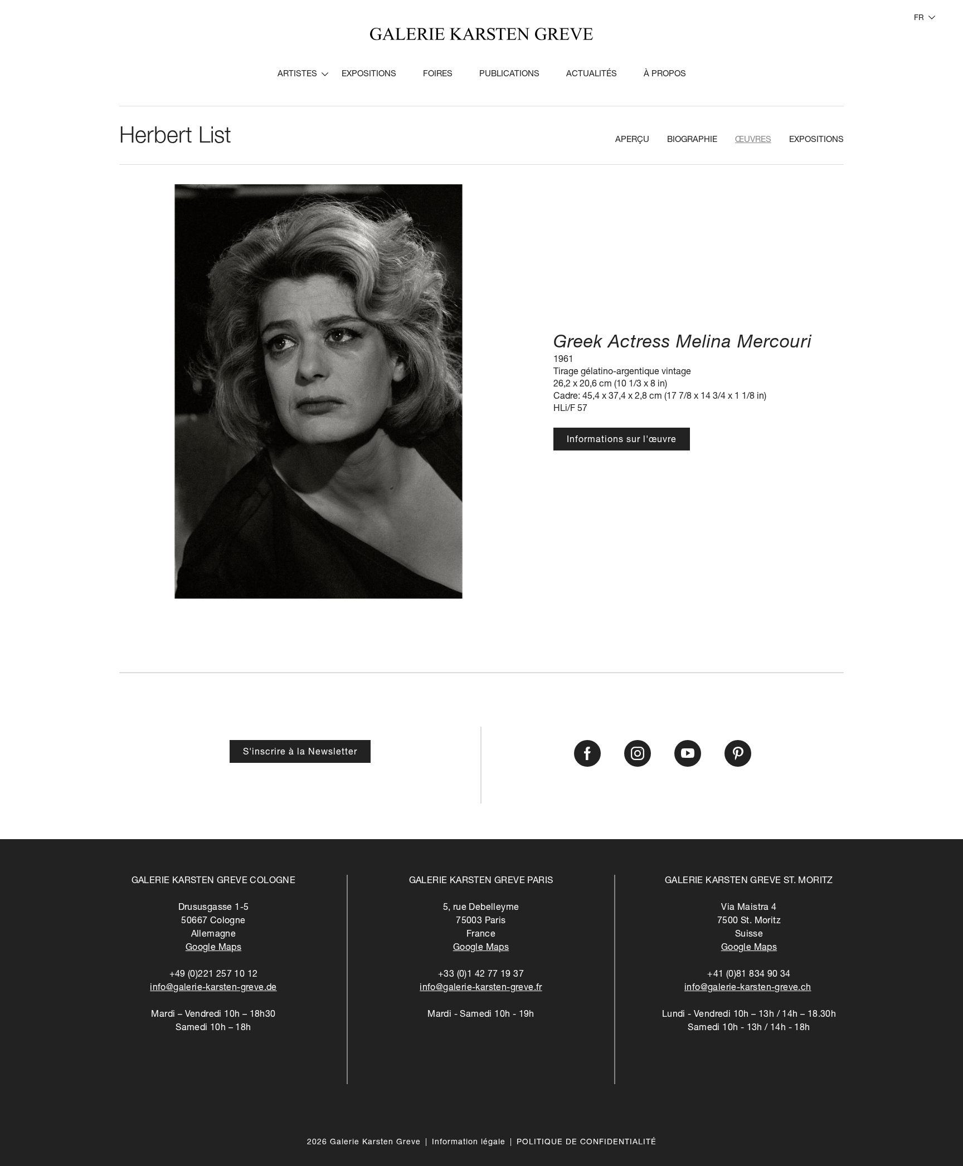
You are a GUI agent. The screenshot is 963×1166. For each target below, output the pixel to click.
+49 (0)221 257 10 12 (213, 975)
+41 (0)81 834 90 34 (749, 975)
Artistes (297, 74)
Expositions (369, 74)
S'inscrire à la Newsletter (300, 752)
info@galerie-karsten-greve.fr (481, 988)
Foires (438, 74)
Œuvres (753, 140)
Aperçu (632, 140)
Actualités (591, 74)
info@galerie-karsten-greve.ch (747, 988)
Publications (509, 74)
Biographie (692, 140)
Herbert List (175, 137)
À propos (665, 74)
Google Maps (213, 948)
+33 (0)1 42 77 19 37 (481, 975)
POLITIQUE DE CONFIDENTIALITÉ (586, 1143)
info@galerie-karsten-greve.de (213, 988)
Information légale (468, 1143)
